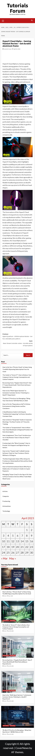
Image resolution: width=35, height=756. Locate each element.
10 (3, 541)
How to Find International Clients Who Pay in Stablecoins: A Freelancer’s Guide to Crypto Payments (17, 469)
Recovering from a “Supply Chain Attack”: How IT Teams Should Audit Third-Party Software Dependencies (17, 385)
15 (26, 541)
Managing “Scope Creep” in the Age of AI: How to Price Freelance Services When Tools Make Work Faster (17, 477)
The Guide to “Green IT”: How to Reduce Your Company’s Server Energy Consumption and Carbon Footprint (17, 377)
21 (22, 546)
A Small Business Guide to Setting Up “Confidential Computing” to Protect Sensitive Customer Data (17, 414)
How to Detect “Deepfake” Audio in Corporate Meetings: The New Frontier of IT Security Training (17, 422)
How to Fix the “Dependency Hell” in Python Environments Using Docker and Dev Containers (16, 406)
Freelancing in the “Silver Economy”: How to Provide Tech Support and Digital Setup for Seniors (16, 445)
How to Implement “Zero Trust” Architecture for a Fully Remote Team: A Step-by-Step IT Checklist (17, 437)
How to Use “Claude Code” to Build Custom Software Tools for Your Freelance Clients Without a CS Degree (16, 453)
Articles (5, 491)
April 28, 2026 (10, 631)
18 (8, 546)
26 (12, 552)
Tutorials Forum (17, 8)
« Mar (4, 558)
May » (12, 558)
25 (8, 552)
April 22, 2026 (10, 734)
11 (8, 541)
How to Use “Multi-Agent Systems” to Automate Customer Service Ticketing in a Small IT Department (16, 393)
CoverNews (22, 748)
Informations (7, 506)
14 (22, 541)
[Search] (32, 20)
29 (26, 552)
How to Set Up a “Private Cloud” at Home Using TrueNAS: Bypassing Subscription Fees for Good (17, 369)
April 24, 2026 (10, 701)
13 (17, 541)
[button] (3, 20)
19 (12, 546)
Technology (6, 511)
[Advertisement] (17, 57)
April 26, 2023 (17, 49)
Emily (5, 596)
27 (17, 552)
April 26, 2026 (10, 666)
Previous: (17, 336)
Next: (18, 343)
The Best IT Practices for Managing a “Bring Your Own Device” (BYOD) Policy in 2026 (16, 399)
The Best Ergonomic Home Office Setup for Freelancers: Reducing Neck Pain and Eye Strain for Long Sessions (17, 461)
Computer (6, 496)
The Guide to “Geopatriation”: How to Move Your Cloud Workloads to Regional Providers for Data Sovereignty (17, 430)
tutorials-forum (7, 49)
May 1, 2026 (10, 596)
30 (31, 552)
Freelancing (6, 501)
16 (31, 541)
